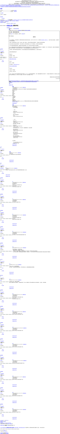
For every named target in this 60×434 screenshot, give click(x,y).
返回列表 (1, 22)
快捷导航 (1, 16)
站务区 (11, 20)
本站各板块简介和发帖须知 (8, 6)
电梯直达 (10, 28)
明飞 (1, 163)
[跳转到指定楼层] (16, 28)
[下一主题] (13, 23)
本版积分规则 (2, 425)
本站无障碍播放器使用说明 (21, 6)
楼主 (9, 29)
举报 (15, 103)
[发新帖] (4, 22)
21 (3, 277)
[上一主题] (10, 23)
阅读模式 (29, 30)
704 (0, 51)
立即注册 (15, 11)
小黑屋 (6, 427)
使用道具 (13, 103)
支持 (11, 160)
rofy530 (1, 259)
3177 (3, 165)
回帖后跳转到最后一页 (11, 425)
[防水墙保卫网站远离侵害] (25, 427)
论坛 (3, 18)
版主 (1, 264)
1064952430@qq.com (16, 64)
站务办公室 (13, 20)
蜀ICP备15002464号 (22, 427)
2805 (2, 51)
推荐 (13, 86)
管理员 (1, 54)
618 (2, 165)
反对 (13, 160)
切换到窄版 (29, 6)
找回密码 (15, 10)
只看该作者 (19, 30)
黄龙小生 (1, 275)
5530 (3, 261)
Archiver (1, 427)
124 (0, 261)
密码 (1, 11)
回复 (9, 83)
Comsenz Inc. (6, 431)
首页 (1, 8)
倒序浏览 (26, 30)
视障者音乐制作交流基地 (4, 20)
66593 (3, 128)
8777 (2, 157)
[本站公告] (10, 25)
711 (2, 261)
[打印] (8, 23)
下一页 (7, 21)
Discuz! (5, 430)
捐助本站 (26, 6)
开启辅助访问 (2, 6)
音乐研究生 (2, 168)
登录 (11, 33)
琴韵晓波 (1, 87)
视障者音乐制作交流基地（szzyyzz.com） (13, 427)
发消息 (3, 61)
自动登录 (12, 10)
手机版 (4, 427)
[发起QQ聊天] (1, 269)
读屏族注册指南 (14, 6)
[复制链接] (8, 27)
